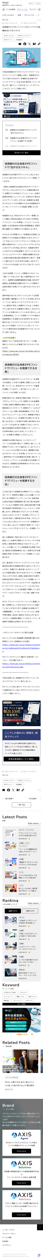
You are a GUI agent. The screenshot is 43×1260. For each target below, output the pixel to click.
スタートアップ (17, 1000)
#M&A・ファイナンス (24, 35)
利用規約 (5, 1241)
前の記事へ (9, 798)
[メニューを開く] (38, 3)
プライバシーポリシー (9, 1233)
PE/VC (5, 20)
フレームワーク (8, 996)
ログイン (31, 3)
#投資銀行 (19, 39)
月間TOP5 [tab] (30, 911)
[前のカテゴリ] (3, 9)
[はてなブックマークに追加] (34, 43)
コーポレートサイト (8, 1230)
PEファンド (29, 1000)
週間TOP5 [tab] (13, 911)
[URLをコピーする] (39, 43)
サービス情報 (6, 1237)
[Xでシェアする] (29, 43)
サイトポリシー (7, 1245)
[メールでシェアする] (20, 43)
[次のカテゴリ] (39, 9)
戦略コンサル (20, 996)
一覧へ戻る (21, 805)
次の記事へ (33, 798)
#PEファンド (8, 39)
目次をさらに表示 (21, 153)
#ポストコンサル (8, 35)
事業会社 (6, 1000)
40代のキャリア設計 (10, 992)
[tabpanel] (21, 947)
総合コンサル (32, 996)
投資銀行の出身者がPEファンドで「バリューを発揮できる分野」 (23, 139)
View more (33, 823)
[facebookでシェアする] (24, 43)
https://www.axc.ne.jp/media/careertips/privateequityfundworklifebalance (21, 648)
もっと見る (21, 1004)
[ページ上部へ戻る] (40, 1227)
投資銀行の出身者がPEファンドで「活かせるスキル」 (23, 131)
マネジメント (23, 992)
